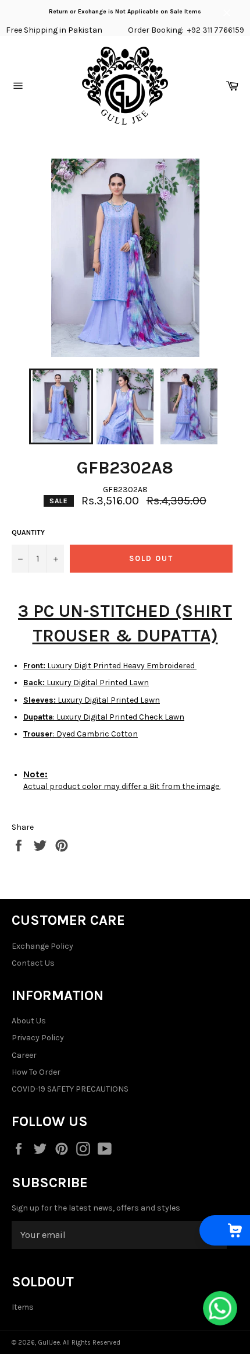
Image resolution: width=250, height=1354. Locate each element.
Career (24, 1055)
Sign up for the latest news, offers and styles (96, 1208)
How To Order (36, 1072)
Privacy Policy (38, 1038)
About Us (29, 1021)
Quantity (28, 532)
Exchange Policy (42, 946)
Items (23, 1307)
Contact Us (33, 963)
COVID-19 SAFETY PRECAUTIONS (70, 1089)
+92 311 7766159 (215, 30)
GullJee (49, 1342)
